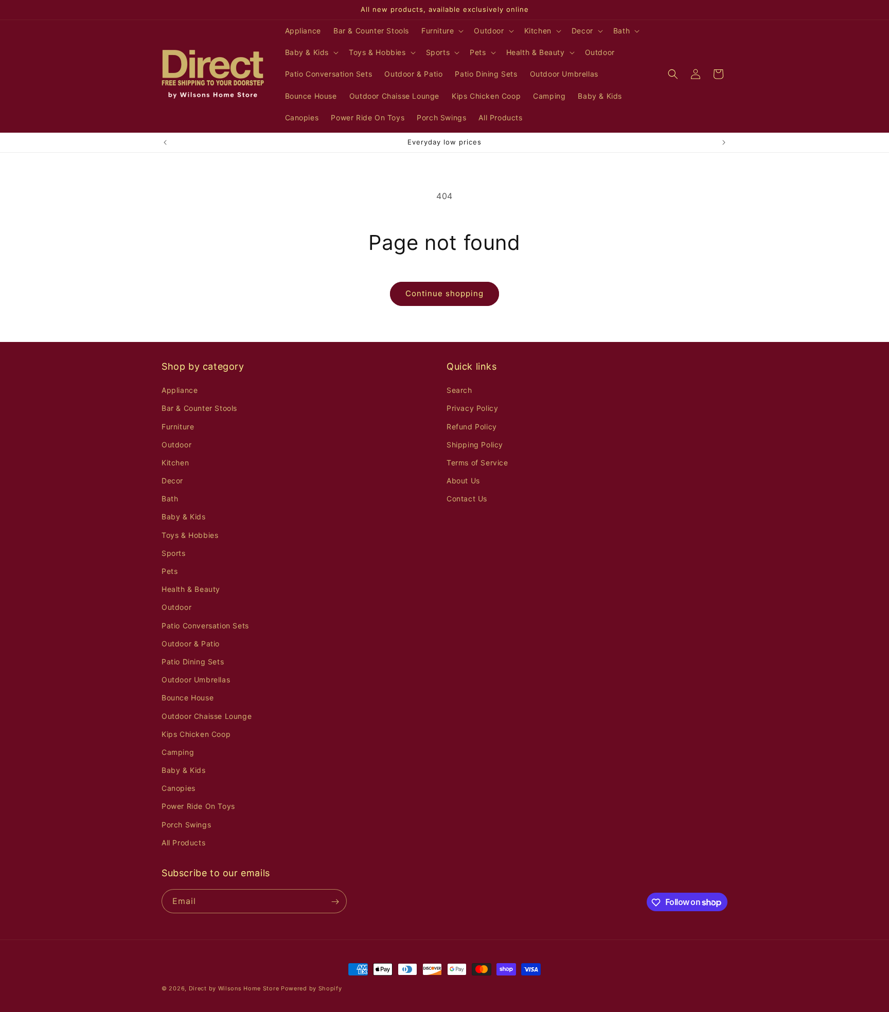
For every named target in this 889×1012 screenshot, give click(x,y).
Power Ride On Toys (198, 806)
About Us (463, 480)
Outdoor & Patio (191, 643)
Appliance (180, 390)
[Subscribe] (335, 902)
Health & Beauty (191, 589)
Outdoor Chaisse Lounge (207, 716)
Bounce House (188, 698)
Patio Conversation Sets (205, 625)
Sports (174, 553)
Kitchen (175, 462)
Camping (178, 752)
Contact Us (467, 498)
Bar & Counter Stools (199, 408)
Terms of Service (477, 462)
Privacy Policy (472, 408)
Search (459, 390)
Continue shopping (444, 293)
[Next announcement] (724, 142)
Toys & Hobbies (190, 535)
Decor (172, 480)
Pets (169, 571)
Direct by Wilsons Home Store (234, 988)
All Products (183, 842)
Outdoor (176, 444)
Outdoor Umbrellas (196, 679)
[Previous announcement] (165, 142)
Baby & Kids (184, 517)
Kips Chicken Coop (196, 734)
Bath (170, 498)
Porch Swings (186, 824)
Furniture (178, 426)
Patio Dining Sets (193, 661)
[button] (441, 31)
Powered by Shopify (311, 988)
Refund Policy (472, 426)
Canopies (178, 788)
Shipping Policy (475, 444)
